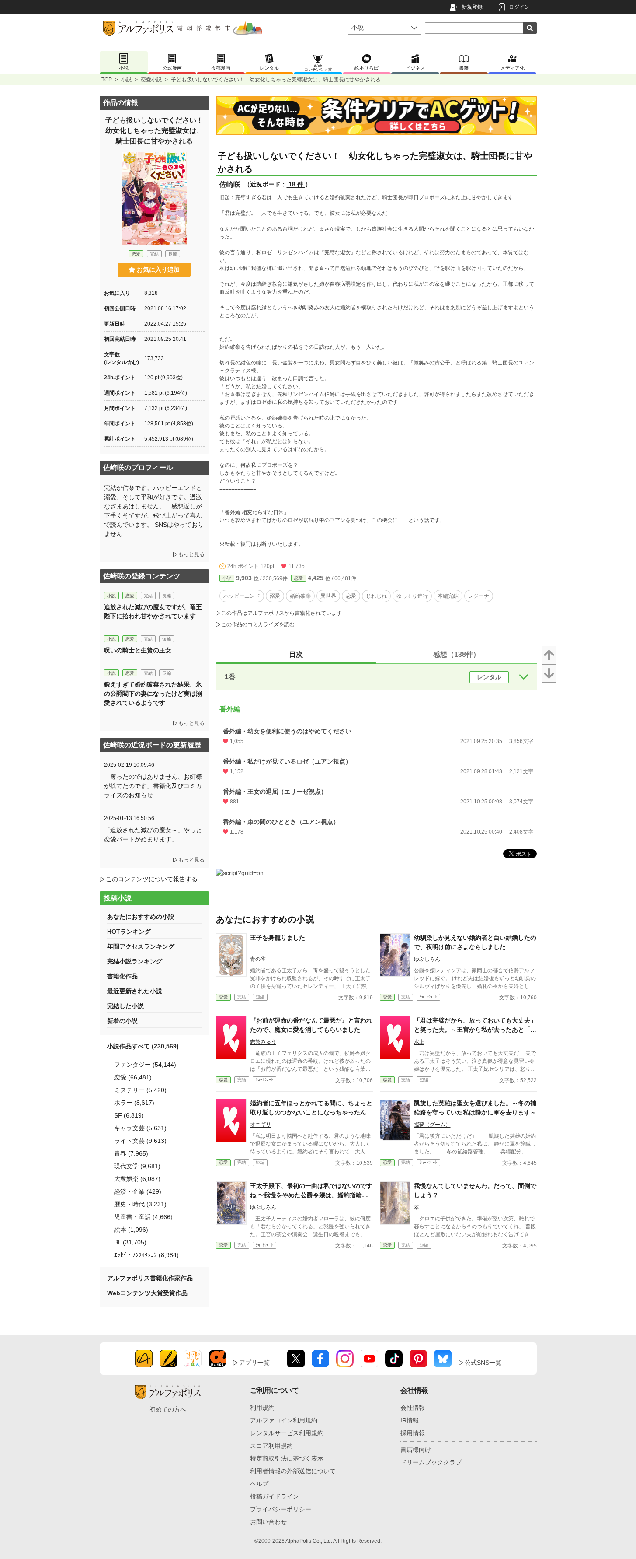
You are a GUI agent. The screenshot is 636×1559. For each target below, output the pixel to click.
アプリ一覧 (254, 1362)
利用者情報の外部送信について (293, 1471)
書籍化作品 (122, 976)
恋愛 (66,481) (133, 1077)
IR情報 (409, 1420)
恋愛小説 (151, 80)
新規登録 (472, 7)
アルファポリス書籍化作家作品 (150, 1278)
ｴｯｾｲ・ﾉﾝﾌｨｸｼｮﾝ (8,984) (146, 1254)
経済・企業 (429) (137, 1191)
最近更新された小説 (134, 991)
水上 (419, 1042)
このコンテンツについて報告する (152, 879)
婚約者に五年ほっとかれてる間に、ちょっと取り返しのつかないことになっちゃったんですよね (311, 1112)
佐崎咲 (229, 184)
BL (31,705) (130, 1242)
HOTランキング (129, 931)
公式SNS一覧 (483, 1362)
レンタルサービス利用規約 (286, 1432)
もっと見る (191, 554)
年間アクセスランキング (140, 946)
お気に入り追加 (158, 269)
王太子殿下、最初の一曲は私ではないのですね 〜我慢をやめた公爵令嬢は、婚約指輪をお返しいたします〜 (311, 1195)
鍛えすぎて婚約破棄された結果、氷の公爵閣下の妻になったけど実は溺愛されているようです (153, 693)
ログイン (519, 7)
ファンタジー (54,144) (145, 1064)
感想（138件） (456, 654)
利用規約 (262, 1407)
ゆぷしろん (427, 959)
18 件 (296, 184)
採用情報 (412, 1432)
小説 (126, 80)
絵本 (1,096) (131, 1229)
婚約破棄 (300, 596)
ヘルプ (259, 1483)
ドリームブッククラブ (431, 1462)
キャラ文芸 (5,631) (140, 1128)
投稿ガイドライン (274, 1496)
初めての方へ (167, 1409)
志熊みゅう (263, 1042)
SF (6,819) (129, 1115)
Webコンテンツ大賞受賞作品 (147, 1292)
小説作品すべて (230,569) (143, 1046)
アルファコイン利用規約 (283, 1420)
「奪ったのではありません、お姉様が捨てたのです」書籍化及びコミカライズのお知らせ (153, 786)
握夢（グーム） (432, 1124)
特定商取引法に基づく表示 (286, 1458)
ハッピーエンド (241, 596)
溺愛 (275, 596)
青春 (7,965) (131, 1153)
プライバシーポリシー (280, 1509)
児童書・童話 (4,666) (143, 1216)
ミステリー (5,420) (140, 1089)
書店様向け (415, 1449)
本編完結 (448, 596)
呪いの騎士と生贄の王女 (137, 650)
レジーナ (478, 596)
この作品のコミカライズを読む (258, 624)
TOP (106, 80)
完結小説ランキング (134, 961)
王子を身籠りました (277, 937)
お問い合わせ (268, 1521)
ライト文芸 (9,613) (140, 1140)
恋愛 (298, 578)
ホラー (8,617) (134, 1102)
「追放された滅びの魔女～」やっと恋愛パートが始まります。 (153, 835)
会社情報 (412, 1407)
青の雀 (258, 959)
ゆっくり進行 (412, 596)
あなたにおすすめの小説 (140, 916)
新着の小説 (122, 1020)
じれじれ (376, 596)
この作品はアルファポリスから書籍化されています (281, 613)
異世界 (328, 596)
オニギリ (260, 1124)
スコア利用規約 (271, 1445)
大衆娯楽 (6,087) (137, 1178)
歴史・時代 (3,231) (140, 1204)
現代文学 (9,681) (137, 1166)
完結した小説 (125, 1005)
